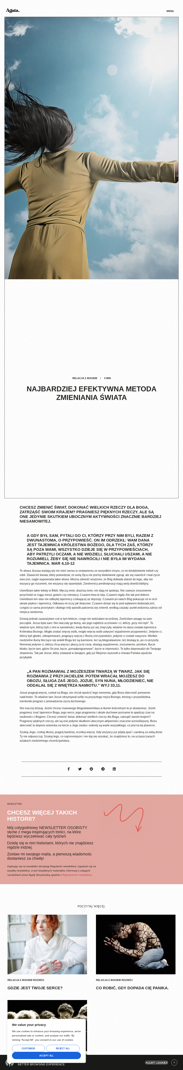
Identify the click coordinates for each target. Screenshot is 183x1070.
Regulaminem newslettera (77, 874)
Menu (170, 11)
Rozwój (38, 980)
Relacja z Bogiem (84, 378)
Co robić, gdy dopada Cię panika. (132, 988)
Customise (28, 1048)
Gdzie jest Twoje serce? (35, 988)
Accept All (46, 1055)
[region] (46, 1041)
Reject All (63, 1048)
